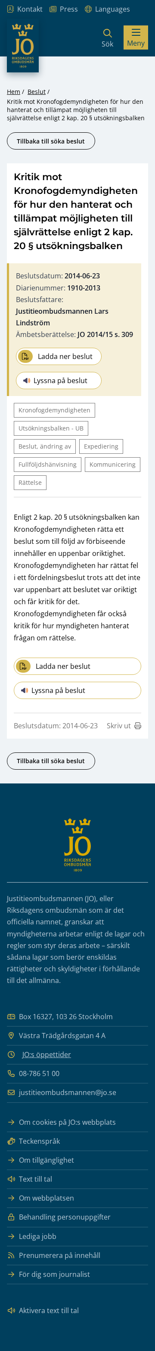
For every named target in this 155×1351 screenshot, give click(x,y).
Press (69, 9)
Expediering (101, 446)
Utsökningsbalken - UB (51, 428)
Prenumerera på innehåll (59, 1255)
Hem (13, 91)
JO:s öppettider (46, 1054)
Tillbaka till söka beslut (51, 141)
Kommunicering (113, 464)
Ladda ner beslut (65, 356)
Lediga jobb (37, 1236)
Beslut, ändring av (45, 446)
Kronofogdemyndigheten (54, 410)
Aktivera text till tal (49, 1310)
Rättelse (30, 482)
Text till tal (35, 1179)
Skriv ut (119, 725)
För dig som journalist (54, 1274)
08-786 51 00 (39, 1073)
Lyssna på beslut (60, 380)
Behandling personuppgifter (65, 1217)
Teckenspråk (39, 1141)
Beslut (37, 91)
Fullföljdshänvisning (48, 464)
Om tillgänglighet (46, 1160)
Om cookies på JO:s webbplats (67, 1122)
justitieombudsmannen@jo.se (67, 1092)
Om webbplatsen (46, 1198)
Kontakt (30, 9)
